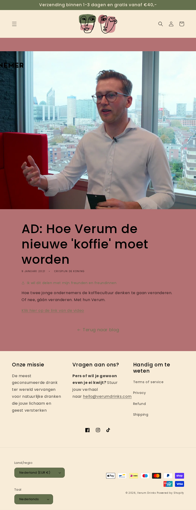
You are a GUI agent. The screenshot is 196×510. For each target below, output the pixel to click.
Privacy (139, 392)
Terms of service (148, 382)
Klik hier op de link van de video (53, 310)
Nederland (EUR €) (34, 472)
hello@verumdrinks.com (107, 396)
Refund (139, 403)
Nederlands (29, 499)
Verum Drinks (146, 493)
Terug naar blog (101, 330)
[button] (14, 24)
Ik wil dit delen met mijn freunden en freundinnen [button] (71, 282)
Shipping (140, 414)
